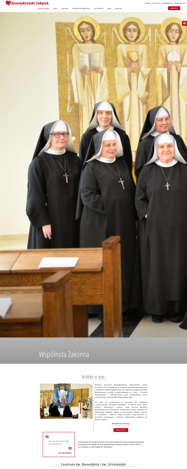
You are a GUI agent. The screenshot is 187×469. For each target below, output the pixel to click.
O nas (55, 8)
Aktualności (98, 8)
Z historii (64, 8)
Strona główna (43, 8)
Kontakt (118, 8)
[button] (148, 3)
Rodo (109, 8)
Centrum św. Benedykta (81, 8)
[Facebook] (184, 23)
